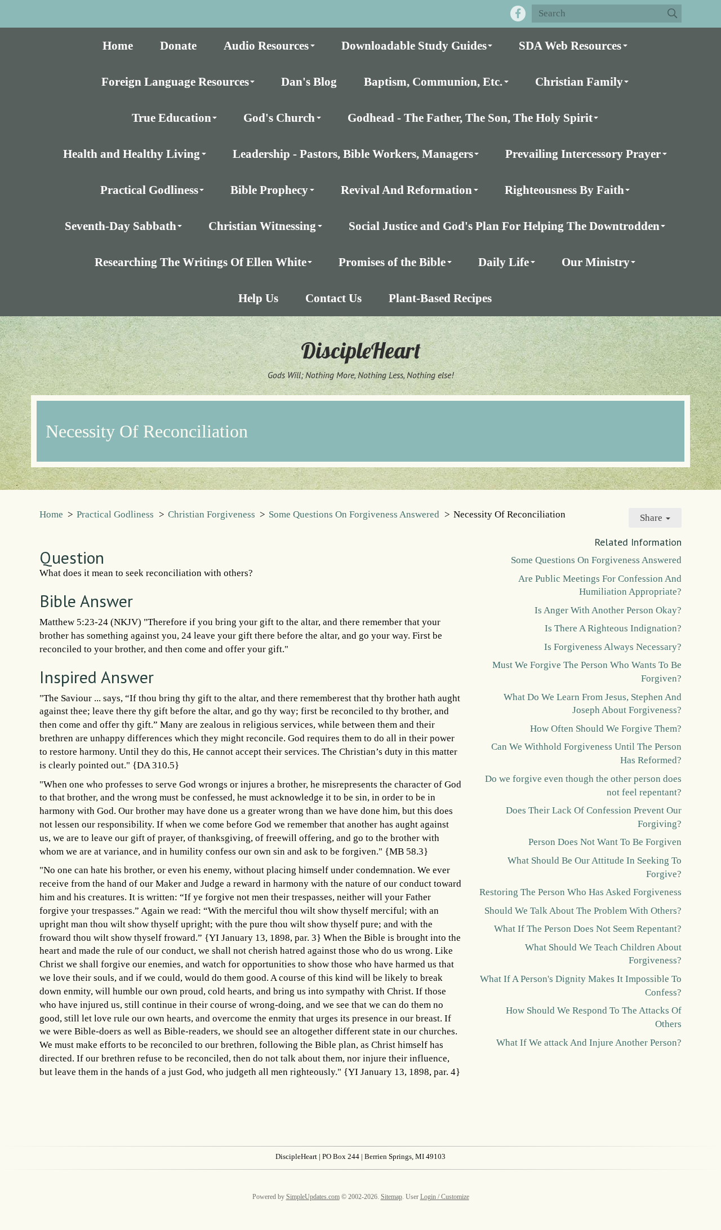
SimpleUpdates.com (313, 1197)
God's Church (279, 117)
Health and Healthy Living (131, 153)
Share (652, 517)
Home (118, 45)
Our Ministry (596, 261)
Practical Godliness (149, 189)
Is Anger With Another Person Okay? (608, 610)
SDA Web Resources (570, 45)
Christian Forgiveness (211, 514)
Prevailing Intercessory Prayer (583, 153)
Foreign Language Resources (175, 81)
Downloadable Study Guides (414, 45)
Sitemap (391, 1197)
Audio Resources (266, 45)
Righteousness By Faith (564, 189)
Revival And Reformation (406, 189)
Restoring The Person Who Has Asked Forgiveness (580, 892)
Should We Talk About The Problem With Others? (583, 910)
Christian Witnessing (262, 225)
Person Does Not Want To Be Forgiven (605, 842)
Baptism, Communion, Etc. (433, 81)
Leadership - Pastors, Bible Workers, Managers (353, 153)
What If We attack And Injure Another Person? (589, 1042)
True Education (171, 117)
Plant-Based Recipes (440, 297)
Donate (178, 45)
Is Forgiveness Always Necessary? (613, 646)
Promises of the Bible (392, 261)
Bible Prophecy (269, 189)
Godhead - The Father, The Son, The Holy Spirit (470, 117)
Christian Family (579, 81)
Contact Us (333, 297)
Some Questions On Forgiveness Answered (354, 514)
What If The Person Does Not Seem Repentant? (588, 928)
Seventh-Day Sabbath (120, 225)
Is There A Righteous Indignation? (613, 628)
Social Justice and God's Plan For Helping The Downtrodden (504, 225)
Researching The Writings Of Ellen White (200, 261)
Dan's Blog (309, 81)
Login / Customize (444, 1197)
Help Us (258, 297)
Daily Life (503, 261)
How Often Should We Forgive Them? (606, 728)
